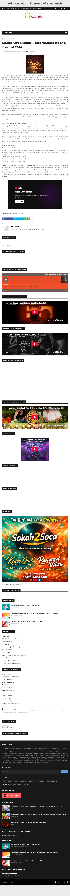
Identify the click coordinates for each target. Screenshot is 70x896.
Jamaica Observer (7, 679)
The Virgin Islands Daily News (10, 703)
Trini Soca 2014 (10, 38)
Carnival (17, 781)
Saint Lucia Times (7, 687)
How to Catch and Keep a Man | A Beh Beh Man (25, 605)
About (17, 8)
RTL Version (10, 8)
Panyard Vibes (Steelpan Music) (11, 647)
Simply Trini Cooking (7, 658)
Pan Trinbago (5, 644)
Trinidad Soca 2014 (18, 213)
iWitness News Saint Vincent (10, 676)
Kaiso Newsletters (7, 641)
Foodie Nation (6, 636)
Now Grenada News (7, 685)
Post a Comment (6, 245)
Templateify (12, 882)
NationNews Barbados (8, 682)
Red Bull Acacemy (7, 649)
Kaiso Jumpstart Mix (52, 781)
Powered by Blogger (10, 709)
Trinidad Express (6, 698)
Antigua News (6, 674)
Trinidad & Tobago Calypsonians (11, 663)
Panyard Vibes (37, 8)
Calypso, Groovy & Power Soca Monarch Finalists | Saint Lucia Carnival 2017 (34, 613)
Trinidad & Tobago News (8, 660)
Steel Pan (23, 781)
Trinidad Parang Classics (9, 784)
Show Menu (9, 32)
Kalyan (20, 784)
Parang (31, 781)
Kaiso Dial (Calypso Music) (9, 639)
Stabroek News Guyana (8, 690)
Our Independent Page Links (10, 835)
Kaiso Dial (29, 8)
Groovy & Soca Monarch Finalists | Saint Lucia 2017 (26, 621)
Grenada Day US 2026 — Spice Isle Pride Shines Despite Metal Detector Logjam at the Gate (39, 814)
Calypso (10, 781)
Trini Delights (27, 784)
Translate (16, 875)
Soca (4, 781)
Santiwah (15, 226)
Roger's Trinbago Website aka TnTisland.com (14, 655)
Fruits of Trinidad (39, 781)
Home (3, 8)
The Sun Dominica (7, 693)
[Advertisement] (35, 24)
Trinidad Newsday (7, 701)
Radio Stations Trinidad (8, 652)
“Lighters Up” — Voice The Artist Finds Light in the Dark (28, 822)
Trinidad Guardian (7, 695)
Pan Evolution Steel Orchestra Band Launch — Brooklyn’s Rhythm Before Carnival (36, 806)
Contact (22, 8)
